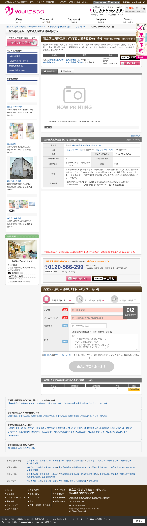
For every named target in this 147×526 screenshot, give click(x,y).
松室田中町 (81, 428)
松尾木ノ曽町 (115, 428)
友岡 (55, 467)
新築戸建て (34, 490)
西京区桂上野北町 (14, 181)
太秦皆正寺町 (32, 470)
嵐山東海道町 (24, 432)
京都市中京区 (49, 416)
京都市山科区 (86, 416)
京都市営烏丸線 (33, 477)
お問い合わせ (60, 501)
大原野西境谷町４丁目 (91, 145)
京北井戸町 (102, 467)
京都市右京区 (73, 416)
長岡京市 (103, 416)
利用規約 (47, 355)
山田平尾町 (50, 428)
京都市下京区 (112, 461)
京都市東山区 (61, 416)
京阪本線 (114, 474)
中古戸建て (34, 494)
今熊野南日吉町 (80, 467)
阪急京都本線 (71, 60)
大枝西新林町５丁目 (96, 432)
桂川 (66, 481)
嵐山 (33, 448)
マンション (34, 497)
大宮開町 (92, 467)
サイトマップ (12, 505)
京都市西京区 (53, 60)
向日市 (95, 416)
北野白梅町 (82, 481)
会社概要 (10, 494)
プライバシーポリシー (64, 355)
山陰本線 (55, 474)
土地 (31, 501)
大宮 (60, 481)
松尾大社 (26, 448)
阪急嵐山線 (44, 474)
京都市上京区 (24, 416)
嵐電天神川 (93, 481)
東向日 (72, 481)
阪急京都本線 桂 (16, 66)
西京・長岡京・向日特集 (40, 505)
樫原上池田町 (47, 432)
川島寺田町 (13, 432)
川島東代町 (39, 428)
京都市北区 (13, 416)
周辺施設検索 (60, 497)
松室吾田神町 (92, 428)
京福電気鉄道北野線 (89, 474)
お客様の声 (59, 494)
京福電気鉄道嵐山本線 (69, 474)
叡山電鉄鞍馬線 (48, 477)
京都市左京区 (36, 416)
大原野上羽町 (81, 432)
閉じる (139, 521)
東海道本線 (104, 474)
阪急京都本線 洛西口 (18, 70)
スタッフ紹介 (60, 490)
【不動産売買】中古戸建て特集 (48, 403)
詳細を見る (134, 389)
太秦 (55, 481)
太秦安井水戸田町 (116, 467)
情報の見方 (136, 136)
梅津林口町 (130, 467)
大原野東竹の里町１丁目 (64, 432)
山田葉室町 (60, 428)
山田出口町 (71, 428)
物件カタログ (12, 509)
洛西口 (80, 62)
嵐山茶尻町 (11, 144)
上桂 (20, 448)
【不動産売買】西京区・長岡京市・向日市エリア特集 (85, 403)
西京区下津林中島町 (15, 107)
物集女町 (30, 467)
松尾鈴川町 (104, 428)
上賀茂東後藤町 (65, 467)
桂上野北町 (127, 428)
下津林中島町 (13, 436)
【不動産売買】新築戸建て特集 (21, 403)
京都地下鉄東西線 (127, 474)
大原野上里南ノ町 (15, 428)
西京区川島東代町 (14, 218)
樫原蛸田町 (35, 432)
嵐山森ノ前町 (121, 432)
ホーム (9, 490)
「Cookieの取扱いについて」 (29, 522)
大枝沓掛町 (110, 432)
